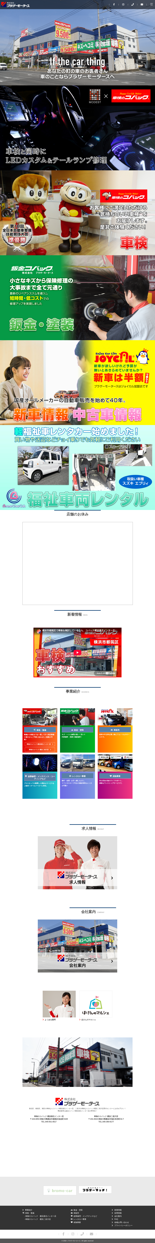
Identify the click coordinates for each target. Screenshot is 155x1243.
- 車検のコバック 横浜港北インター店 (39, 1216)
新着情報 (118, 1210)
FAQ (116, 1219)
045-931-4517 (51, 1122)
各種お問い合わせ (121, 1222)
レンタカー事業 (80, 1219)
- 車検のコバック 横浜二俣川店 (36, 1219)
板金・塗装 (78, 1210)
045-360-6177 (108, 1122)
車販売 (76, 1213)
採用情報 (118, 1213)
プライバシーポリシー (123, 1225)
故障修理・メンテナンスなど (85, 1216)
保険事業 (77, 1222)
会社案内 (118, 1216)
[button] (132, 4)
